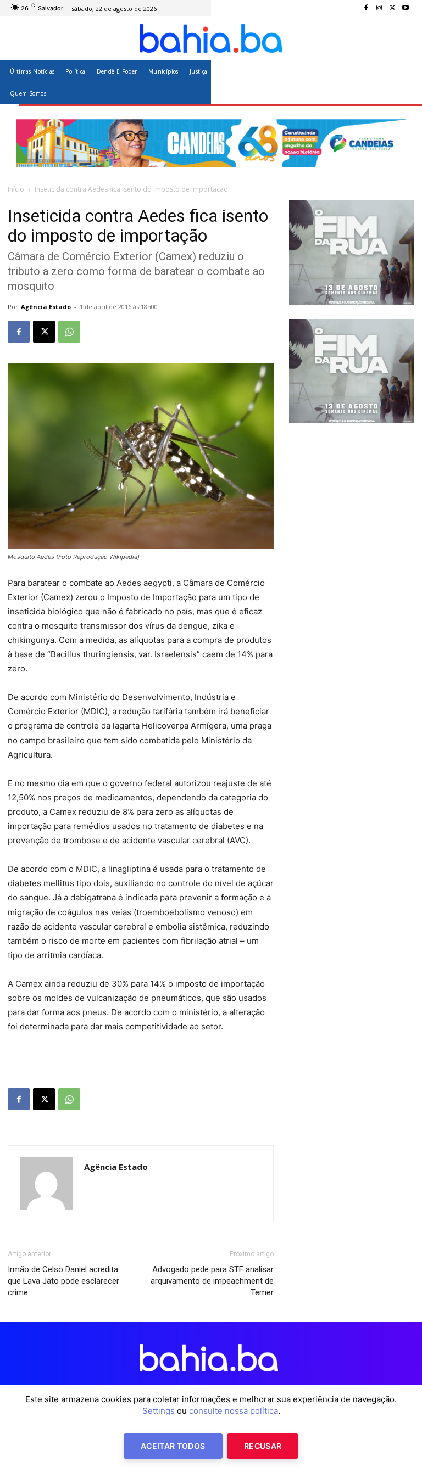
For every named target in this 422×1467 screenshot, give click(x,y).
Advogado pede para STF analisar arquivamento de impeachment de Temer (212, 1280)
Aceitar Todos (173, 1446)
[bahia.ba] (211, 38)
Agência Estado (46, 307)
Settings (158, 1411)
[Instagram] (379, 8)
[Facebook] (366, 8)
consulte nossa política (233, 1411)
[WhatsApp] (69, 332)
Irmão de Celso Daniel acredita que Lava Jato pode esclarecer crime (63, 1280)
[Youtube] (405, 8)
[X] (392, 8)
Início (16, 189)
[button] (401, 82)
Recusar (262, 1446)
